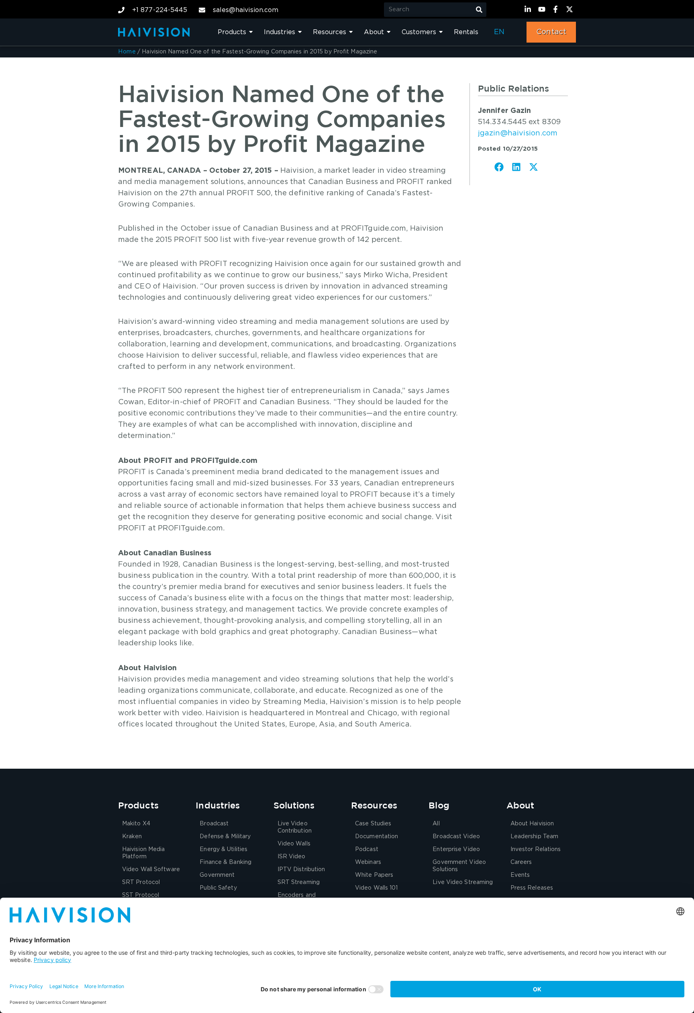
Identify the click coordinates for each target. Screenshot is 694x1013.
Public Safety (218, 888)
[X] (570, 9)
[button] (499, 167)
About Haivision (532, 824)
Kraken (132, 836)
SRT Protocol (141, 882)
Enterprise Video (456, 849)
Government (217, 875)
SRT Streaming (299, 882)
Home (127, 52)
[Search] (479, 9)
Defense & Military (225, 836)
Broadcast (214, 824)
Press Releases (531, 888)
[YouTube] (543, 9)
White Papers (374, 875)
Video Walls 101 (376, 888)
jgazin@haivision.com (517, 133)
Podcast (366, 849)
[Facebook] (556, 9)
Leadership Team (534, 836)
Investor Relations (535, 849)
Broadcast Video (456, 836)
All (436, 824)
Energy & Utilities (223, 849)
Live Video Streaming (463, 882)
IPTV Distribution (301, 869)
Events (520, 875)
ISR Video (292, 857)
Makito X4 (136, 824)
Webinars (368, 862)
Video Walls (294, 844)
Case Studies (373, 824)
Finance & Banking (225, 862)
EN (499, 32)
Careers (521, 862)
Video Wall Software (151, 869)
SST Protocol (140, 895)
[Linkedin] (529, 9)
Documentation (376, 836)
